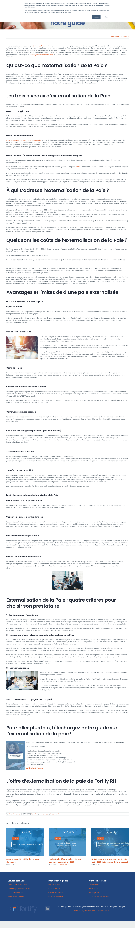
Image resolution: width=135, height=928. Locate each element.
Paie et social (54, 814)
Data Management (55, 896)
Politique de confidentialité (98, 910)
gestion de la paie (39, 46)
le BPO (77, 167)
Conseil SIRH (94, 885)
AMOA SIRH (93, 889)
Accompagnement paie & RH (19, 889)
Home (45, 28)
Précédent (115, 37)
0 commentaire (64, 865)
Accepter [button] (96, 17)
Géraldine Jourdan (15, 814)
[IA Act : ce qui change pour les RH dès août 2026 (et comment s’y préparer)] (110, 842)
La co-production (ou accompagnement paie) (23, 140)
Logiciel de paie (52, 28)
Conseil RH (34, 814)
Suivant (124, 37)
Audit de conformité (15, 892)
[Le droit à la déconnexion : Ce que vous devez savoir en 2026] (67, 842)
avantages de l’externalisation (41, 55)
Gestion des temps (55, 892)
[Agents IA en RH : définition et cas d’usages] (25, 842)
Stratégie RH (94, 892)
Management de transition (99, 896)
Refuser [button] (106, 17)
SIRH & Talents (54, 889)
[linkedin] (47, 908)
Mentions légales (80, 910)
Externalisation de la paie (17, 885)
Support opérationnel (16, 896)
